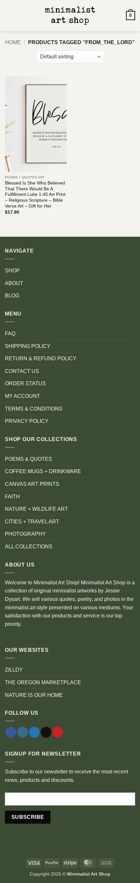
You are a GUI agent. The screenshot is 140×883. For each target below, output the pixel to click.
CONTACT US (22, 371)
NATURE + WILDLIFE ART (36, 509)
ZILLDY (14, 670)
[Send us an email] (46, 732)
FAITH (12, 496)
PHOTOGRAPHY (25, 534)
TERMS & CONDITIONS (34, 409)
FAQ (10, 333)
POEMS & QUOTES (28, 459)
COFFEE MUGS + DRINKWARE (43, 471)
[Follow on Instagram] (22, 732)
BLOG (12, 295)
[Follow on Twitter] (34, 732)
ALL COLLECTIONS (28, 546)
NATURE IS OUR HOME (34, 695)
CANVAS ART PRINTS (32, 484)
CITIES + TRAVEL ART (32, 521)
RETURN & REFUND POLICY (41, 358)
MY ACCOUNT (22, 396)
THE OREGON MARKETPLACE (43, 682)
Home (13, 42)
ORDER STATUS (25, 383)
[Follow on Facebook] (11, 732)
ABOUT (14, 283)
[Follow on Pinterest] (57, 732)
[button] (9, 15)
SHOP (12, 270)
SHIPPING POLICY (27, 346)
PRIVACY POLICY (27, 421)
